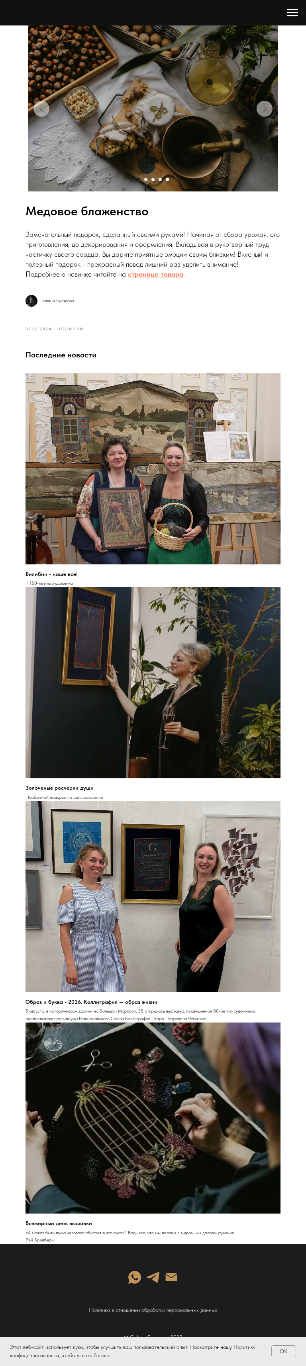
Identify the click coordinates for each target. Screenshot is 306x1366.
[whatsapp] (135, 1277)
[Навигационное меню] (292, 13)
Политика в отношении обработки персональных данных (153, 1310)
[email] (171, 1277)
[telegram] (153, 1277)
